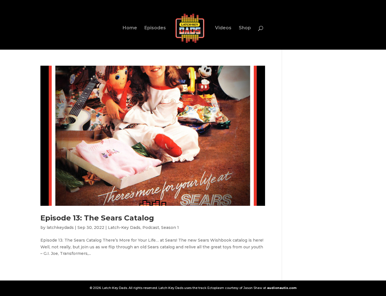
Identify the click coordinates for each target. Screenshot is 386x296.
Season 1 (170, 227)
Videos (223, 28)
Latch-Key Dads (124, 227)
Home (130, 28)
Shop (245, 28)
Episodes (155, 28)
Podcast (150, 227)
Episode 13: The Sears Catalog (97, 217)
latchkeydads (60, 227)
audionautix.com (281, 288)
